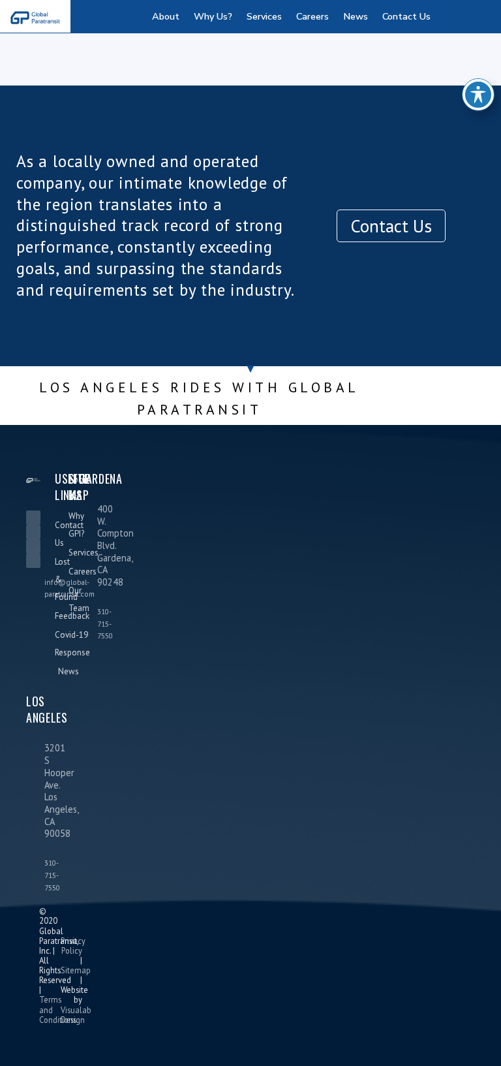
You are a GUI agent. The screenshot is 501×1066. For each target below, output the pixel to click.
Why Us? (213, 16)
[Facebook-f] (33, 532)
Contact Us (406, 16)
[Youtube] (33, 561)
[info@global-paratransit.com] (31, 581)
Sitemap (76, 970)
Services (264, 16)
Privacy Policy (73, 945)
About (165, 16)
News (355, 16)
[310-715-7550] (84, 623)
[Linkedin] (33, 517)
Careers (312, 16)
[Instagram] (33, 546)
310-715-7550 (105, 623)
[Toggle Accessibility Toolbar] (478, 94)
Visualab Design (76, 1015)
